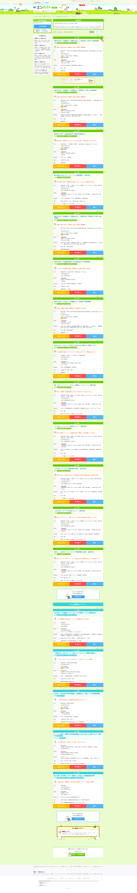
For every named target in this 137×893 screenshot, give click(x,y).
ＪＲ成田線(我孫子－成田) (44, 48)
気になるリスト (40, 11)
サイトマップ (101, 4)
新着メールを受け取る (78, 854)
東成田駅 (39, 58)
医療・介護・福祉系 (44, 66)
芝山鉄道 (36, 51)
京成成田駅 (45, 55)
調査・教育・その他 (46, 67)
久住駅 (43, 58)
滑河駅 (46, 58)
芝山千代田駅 (42, 56)
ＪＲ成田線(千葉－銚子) (43, 47)
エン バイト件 (45, 2)
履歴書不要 (41, 73)
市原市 (49, 40)
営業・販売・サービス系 (78, 26)
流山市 (48, 41)
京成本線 (36, 47)
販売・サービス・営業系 (48, 873)
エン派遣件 (37, 2)
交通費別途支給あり (45, 72)
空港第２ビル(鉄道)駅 (38, 55)
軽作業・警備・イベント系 (88, 873)
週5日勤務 (46, 73)
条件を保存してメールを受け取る (44, 31)
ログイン (87, 5)
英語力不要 (36, 73)
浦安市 (36, 41)
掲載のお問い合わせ (86, 878)
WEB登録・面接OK (37, 72)
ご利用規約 (62, 878)
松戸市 (39, 40)
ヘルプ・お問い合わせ (94, 4)
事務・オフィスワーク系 (38, 63)
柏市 (45, 40)
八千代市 (43, 41)
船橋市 (35, 40)
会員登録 (82, 5)
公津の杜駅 (37, 56)
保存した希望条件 (51, 11)
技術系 (38, 66)
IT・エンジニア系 (66, 873)
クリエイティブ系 (41, 65)
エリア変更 (60, 7)
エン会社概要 (78, 878)
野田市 (40, 41)
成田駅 (49, 55)
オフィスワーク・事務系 (69, 26)
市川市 (42, 40)
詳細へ (94, 74)
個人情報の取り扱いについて (52, 878)
